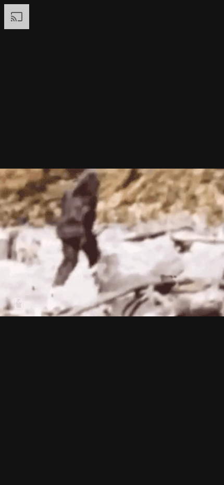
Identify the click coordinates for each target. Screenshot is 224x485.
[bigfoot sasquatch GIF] (112, 242)
